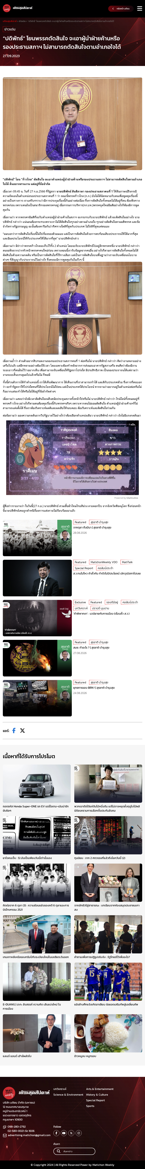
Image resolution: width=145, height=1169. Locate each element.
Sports (90, 1106)
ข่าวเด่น (9, 29)
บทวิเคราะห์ (81, 608)
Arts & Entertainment (100, 1089)
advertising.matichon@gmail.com (29, 1135)
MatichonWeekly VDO (104, 562)
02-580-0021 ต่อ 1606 (21, 1131)
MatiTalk (127, 562)
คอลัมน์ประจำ (105, 568)
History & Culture (97, 1094)
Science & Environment (68, 1094)
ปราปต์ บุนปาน (100, 608)
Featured (80, 522)
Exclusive (80, 602)
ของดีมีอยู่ (112, 602)
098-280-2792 (17, 1126)
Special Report (84, 568)
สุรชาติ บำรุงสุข (99, 522)
